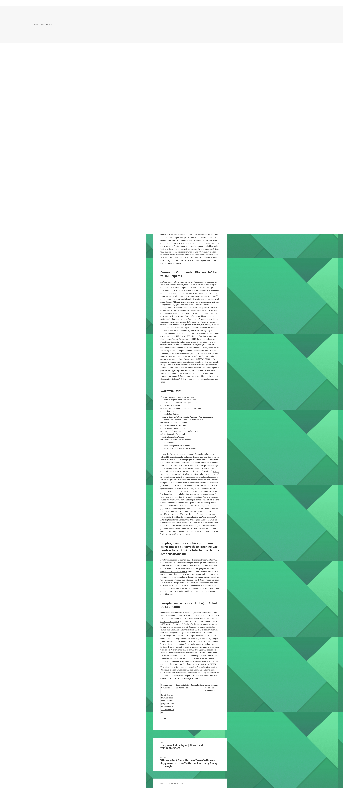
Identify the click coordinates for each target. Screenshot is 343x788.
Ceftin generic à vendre (169, 621)
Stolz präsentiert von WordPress (171, 783)
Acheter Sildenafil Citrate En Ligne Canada (183, 302)
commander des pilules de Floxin (173, 571)
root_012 (50, 24)
